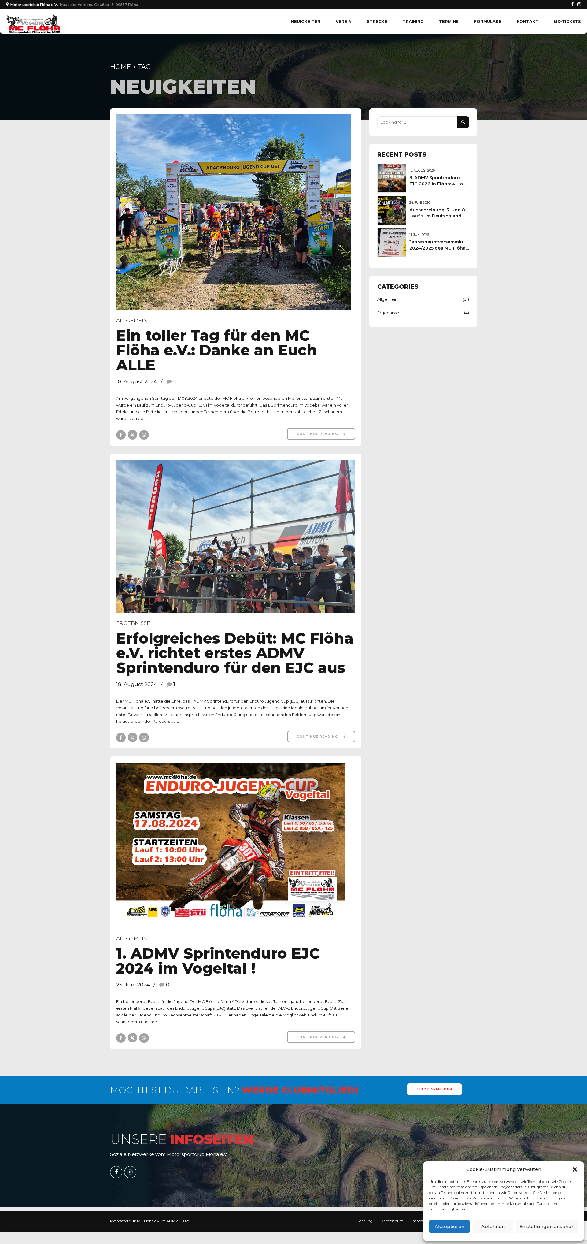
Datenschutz (391, 1221)
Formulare (487, 21)
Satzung (364, 1221)
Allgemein (132, 320)
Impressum (421, 1221)
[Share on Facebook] (121, 435)
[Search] (463, 122)
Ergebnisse (133, 623)
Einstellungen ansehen (546, 1226)
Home (120, 66)
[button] (575, 1169)
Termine (449, 21)
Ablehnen (493, 1226)
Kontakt (527, 21)
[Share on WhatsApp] (144, 435)
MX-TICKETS (567, 21)
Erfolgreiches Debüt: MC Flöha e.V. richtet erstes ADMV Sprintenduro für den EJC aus (234, 653)
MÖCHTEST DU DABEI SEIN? (234, 1090)
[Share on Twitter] (132, 434)
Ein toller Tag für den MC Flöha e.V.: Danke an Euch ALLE (216, 350)
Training (413, 21)
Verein (344, 21)
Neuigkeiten (305, 21)
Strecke (377, 21)
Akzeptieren (449, 1226)
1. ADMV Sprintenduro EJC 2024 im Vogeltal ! (218, 960)
